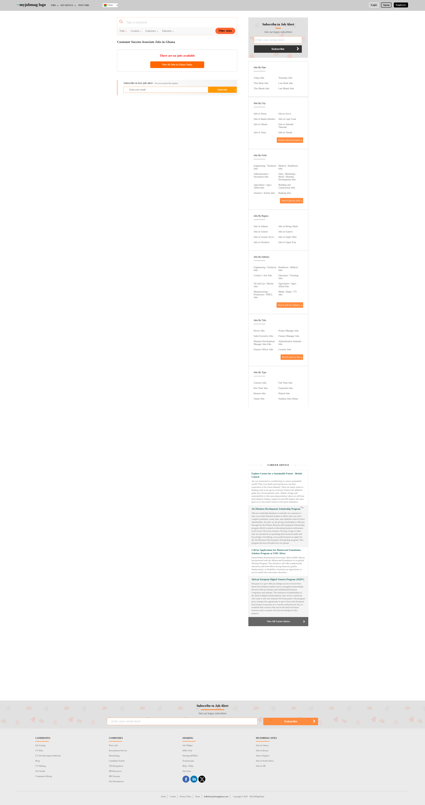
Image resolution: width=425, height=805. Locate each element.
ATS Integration (116, 766)
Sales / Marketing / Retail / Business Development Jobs (287, 177)
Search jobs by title (291, 357)
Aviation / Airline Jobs (264, 193)
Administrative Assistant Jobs (289, 342)
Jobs (53, 5)
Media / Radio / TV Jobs (287, 293)
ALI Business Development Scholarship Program (276, 509)
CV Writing (40, 766)
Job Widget (187, 745)
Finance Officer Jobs (263, 349)
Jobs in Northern (261, 242)
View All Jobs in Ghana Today (177, 64)
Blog (37, 761)
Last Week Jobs (285, 83)
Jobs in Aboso (260, 113)
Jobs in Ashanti (261, 226)
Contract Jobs (260, 382)
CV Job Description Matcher (48, 755)
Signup (386, 5)
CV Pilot (39, 750)
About (163, 796)
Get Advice (66, 5)
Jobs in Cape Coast (287, 119)
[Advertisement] (177, 122)
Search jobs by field (290, 200)
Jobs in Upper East (287, 242)
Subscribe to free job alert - (151, 83)
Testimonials (188, 761)
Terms (197, 796)
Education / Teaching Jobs (288, 277)
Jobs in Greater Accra (264, 237)
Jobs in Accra (284, 113)
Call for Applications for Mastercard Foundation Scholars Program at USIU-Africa (276, 552)
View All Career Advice (278, 621)
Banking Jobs (284, 193)
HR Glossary (114, 776)
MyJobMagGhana (257, 796)
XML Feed (187, 750)
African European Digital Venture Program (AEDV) (278, 579)
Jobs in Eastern (285, 231)
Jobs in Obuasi (260, 124)
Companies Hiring (43, 776)
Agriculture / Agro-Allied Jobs (263, 186)
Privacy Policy (185, 796)
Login (374, 5)
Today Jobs (259, 77)
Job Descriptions (116, 781)
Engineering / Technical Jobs (265, 167)
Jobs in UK (261, 766)
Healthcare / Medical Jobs (288, 268)
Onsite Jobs (259, 398)
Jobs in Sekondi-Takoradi (286, 125)
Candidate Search (117, 761)
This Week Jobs (261, 83)
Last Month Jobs (286, 88)
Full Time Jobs (285, 382)
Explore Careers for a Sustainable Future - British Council (277, 475)
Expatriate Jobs (285, 388)
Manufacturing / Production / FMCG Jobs (263, 294)
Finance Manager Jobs (288, 336)
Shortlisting (114, 755)
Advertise (186, 771)
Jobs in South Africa (265, 761)
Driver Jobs (259, 330)
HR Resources (115, 771)
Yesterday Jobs (285, 77)
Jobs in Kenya (262, 750)
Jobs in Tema (260, 132)
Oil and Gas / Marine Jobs (263, 285)
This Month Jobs (261, 88)
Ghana (110, 5)
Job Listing (40, 745)
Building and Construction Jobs (286, 186)
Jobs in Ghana (262, 745)
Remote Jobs (259, 393)
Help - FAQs (187, 766)
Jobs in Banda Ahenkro (264, 119)
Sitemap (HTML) (190, 755)
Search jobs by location (289, 140)
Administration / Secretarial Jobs (261, 175)
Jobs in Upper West (287, 237)
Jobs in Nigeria (262, 755)
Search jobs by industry (289, 305)
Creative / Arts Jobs (263, 275)
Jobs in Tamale (285, 132)
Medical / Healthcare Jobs (288, 167)
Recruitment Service (118, 750)
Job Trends (40, 771)
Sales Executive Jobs (263, 336)
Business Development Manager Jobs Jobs (264, 342)
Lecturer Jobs (284, 349)
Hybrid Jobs (284, 393)
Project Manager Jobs (288, 330)
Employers (401, 5)
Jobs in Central (261, 231)
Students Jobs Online (288, 398)
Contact (173, 796)
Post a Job (113, 745)
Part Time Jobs (261, 388)
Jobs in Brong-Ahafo (288, 226)
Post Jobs (84, 5)
